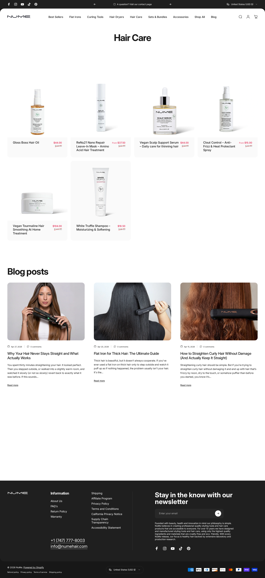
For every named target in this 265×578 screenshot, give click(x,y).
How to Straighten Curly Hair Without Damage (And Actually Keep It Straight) (215, 355)
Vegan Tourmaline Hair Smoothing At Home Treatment (28, 229)
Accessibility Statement (106, 527)
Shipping (96, 493)
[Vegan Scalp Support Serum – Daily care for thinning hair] (164, 107)
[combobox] (242, 4)
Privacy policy (26, 572)
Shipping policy (55, 572)
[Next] (170, 4)
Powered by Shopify (33, 567)
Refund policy (13, 572)
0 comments (36, 347)
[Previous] (94, 4)
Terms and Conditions (105, 508)
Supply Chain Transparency (100, 520)
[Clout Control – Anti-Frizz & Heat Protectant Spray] (228, 107)
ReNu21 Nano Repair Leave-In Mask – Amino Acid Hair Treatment (92, 146)
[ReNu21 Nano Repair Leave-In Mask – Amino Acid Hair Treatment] (101, 107)
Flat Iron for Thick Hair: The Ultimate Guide (126, 353)
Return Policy (59, 511)
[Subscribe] (218, 513)
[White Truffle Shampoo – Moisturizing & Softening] (101, 191)
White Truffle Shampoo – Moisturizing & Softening (93, 227)
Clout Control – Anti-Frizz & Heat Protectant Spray (219, 146)
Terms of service (40, 572)
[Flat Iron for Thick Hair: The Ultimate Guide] (132, 311)
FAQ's (54, 506)
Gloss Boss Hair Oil (26, 142)
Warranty (56, 516)
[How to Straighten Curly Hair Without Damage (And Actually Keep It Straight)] (219, 311)
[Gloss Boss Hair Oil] (37, 107)
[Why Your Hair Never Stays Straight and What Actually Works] (46, 311)
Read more (12, 385)
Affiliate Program (101, 498)
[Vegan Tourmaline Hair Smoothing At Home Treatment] (37, 191)
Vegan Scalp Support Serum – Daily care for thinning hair (159, 144)
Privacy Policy (100, 503)
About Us (56, 501)
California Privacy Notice (106, 513)
